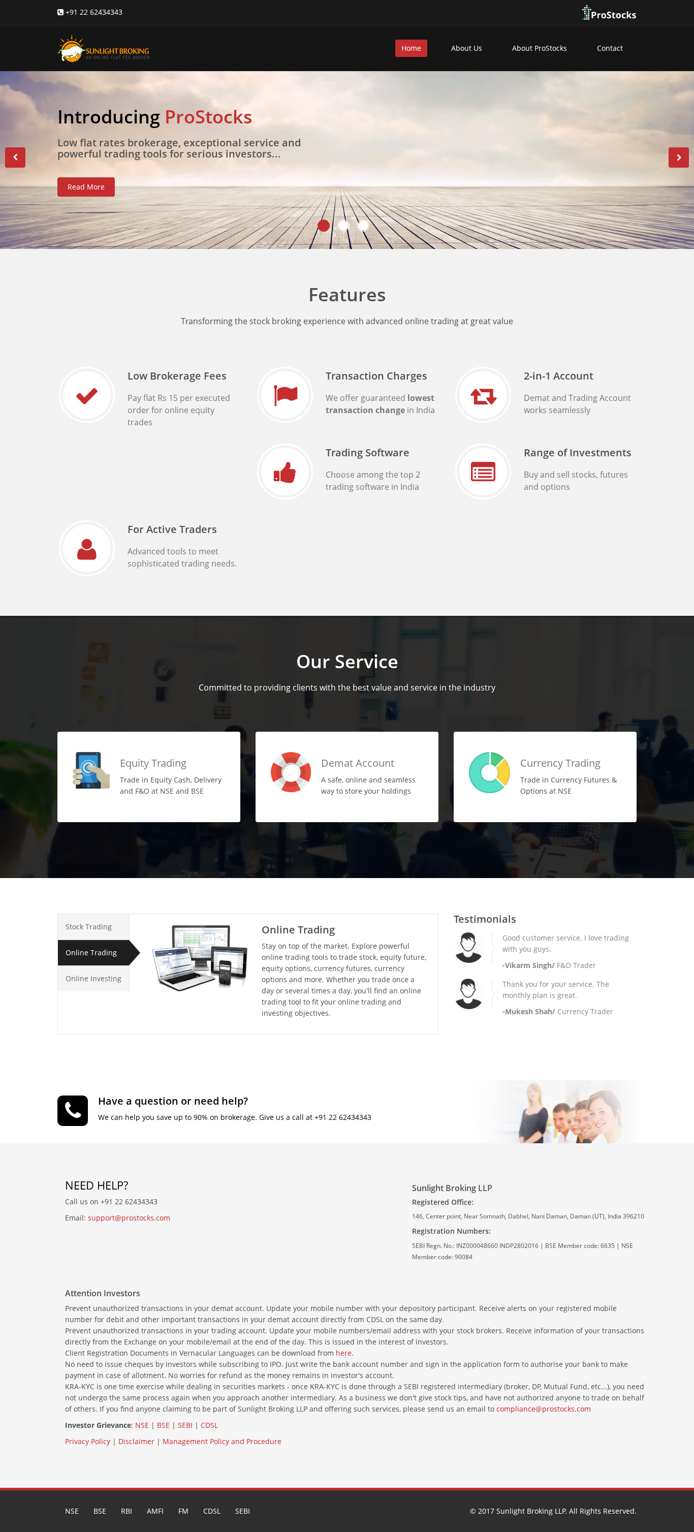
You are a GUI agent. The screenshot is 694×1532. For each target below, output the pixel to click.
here (344, 1353)
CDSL (209, 1425)
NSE (142, 1425)
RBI (126, 1511)
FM (183, 1511)
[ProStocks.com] (609, 12)
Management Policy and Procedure (222, 1441)
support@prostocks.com (129, 1218)
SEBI (185, 1425)
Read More (86, 187)
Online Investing (93, 978)
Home (411, 48)
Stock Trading (89, 926)
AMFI (155, 1511)
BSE (163, 1425)
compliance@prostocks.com (543, 1409)
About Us (466, 48)
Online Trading (91, 952)
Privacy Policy (87, 1441)
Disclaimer (136, 1441)
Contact (610, 48)
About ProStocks (539, 48)
